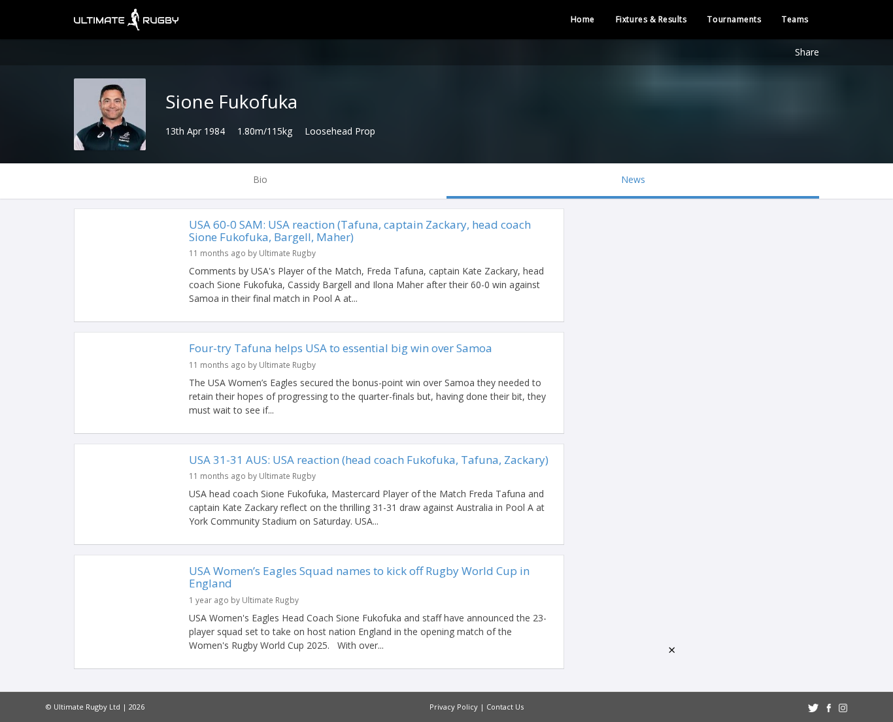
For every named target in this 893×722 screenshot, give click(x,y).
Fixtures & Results (651, 19)
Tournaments (734, 19)
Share (807, 52)
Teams (795, 19)
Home (583, 19)
